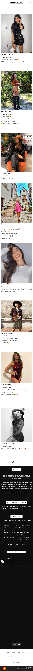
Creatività (24, 520)
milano (13, 532)
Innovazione (14, 527)
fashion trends (14, 525)
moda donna (5, 534)
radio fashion (19, 537)
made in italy (13, 530)
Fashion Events (22, 652)
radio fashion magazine (9, 539)
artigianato (4, 520)
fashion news (6, 525)
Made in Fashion (10, 656)
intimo (20, 527)
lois (8, 530)
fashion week (21, 525)
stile (28, 542)
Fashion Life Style (22, 656)
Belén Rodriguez (12, 520)
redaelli (26, 539)
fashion (18, 522)
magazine (20, 530)
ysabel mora (23, 544)
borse (19, 520)
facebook (17, 457)
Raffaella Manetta (19, 539)
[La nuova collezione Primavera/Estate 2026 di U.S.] (16, 614)
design (29, 520)
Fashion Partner (23, 659)
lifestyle (4, 530)
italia (24, 527)
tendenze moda (11, 544)
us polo (17, 544)
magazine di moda (27, 530)
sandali (13, 542)
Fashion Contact (16, 662)
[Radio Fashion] (16, 3)
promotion (6, 537)
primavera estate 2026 (25, 534)
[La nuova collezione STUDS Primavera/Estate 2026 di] (16, 633)
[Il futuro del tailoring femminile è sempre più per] (16, 577)
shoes (18, 542)
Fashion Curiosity (10, 659)
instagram (18, 461)
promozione (12, 537)
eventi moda (12, 522)
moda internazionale (14, 534)
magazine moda (7, 532)
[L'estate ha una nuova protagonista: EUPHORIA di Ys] (16, 595)
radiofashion (26, 537)
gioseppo (28, 525)
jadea (28, 527)
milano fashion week (21, 532)
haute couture (7, 527)
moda (28, 532)
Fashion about (11, 652)
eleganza (6, 522)
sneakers (24, 542)
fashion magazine (25, 522)
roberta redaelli (7, 542)
